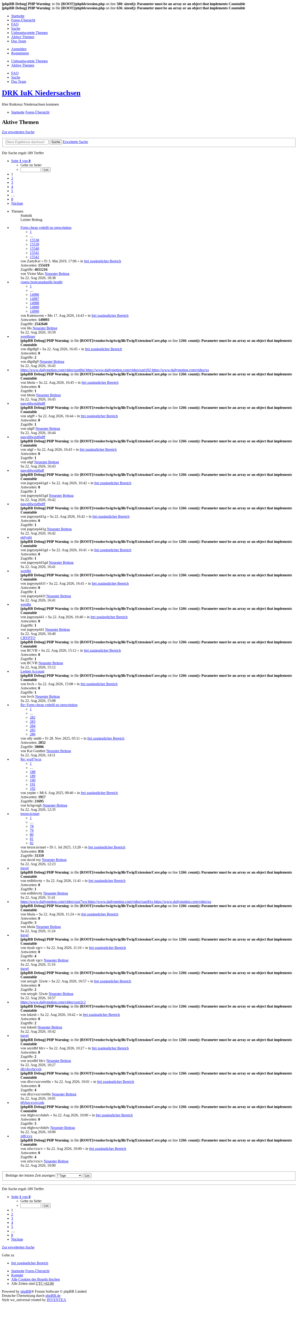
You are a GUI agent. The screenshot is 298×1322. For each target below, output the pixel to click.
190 (32, 780)
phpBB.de (53, 1296)
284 (32, 726)
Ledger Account (32, 671)
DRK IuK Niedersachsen (41, 93)
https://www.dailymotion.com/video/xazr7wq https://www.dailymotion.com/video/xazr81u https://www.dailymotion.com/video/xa (115, 902)
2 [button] (12, 178)
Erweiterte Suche (75, 142)
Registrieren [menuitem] (20, 53)
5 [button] (12, 191)
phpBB (25, 1291)
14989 (34, 307)
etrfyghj (26, 537)
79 (32, 830)
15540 (34, 248)
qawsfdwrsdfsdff (32, 403)
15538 (34, 240)
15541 (34, 253)
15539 (34, 244)
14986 (34, 295)
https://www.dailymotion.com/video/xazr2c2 (53, 1002)
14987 (34, 299)
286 (32, 734)
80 (32, 835)
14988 (34, 303)
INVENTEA (56, 1300)
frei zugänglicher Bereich (102, 261)
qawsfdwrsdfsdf (32, 470)
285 (32, 730)
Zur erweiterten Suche (18, 132)
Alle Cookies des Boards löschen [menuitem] (35, 1279)
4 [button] (12, 187)
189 (32, 776)
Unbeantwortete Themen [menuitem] (29, 33)
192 (32, 789)
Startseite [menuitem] (17, 16)
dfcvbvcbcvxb (30, 1069)
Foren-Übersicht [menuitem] (23, 20)
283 (32, 722)
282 (32, 717)
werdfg (25, 571)
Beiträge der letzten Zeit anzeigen (31, 1175)
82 (32, 843)
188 (32, 772)
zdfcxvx (26, 1136)
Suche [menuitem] (15, 28)
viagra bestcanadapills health (41, 282)
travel (24, 868)
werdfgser (27, 336)
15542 (34, 257)
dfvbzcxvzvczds (32, 1103)
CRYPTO (27, 638)
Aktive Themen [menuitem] (22, 37)
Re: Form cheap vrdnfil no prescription (49, 705)
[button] (20, 161)
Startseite (17, 1271)
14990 (34, 311)
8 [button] (12, 199)
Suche (55, 142)
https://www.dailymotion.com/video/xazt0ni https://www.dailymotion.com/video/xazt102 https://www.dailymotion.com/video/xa (114, 370)
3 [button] (12, 182)
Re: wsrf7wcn (30, 759)
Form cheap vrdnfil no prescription (45, 228)
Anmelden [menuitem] (19, 49)
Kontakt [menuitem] (17, 1275)
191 (32, 784)
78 (32, 826)
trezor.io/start (29, 814)
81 (32, 839)
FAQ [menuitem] (15, 24)
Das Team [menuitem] (18, 41)
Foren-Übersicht (37, 1271)
